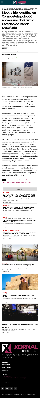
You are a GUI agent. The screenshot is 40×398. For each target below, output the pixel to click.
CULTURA (4, 48)
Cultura (9, 180)
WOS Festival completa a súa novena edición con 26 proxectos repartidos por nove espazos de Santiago (19, 326)
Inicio (3, 8)
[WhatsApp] (16, 58)
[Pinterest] (12, 58)
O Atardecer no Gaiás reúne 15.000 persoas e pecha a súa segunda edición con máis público (18, 265)
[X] (8, 58)
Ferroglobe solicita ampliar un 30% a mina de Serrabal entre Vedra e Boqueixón (19, 232)
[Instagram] (7, 388)
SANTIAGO (10, 8)
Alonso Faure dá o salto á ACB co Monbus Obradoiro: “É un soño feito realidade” (18, 207)
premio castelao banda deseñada (13, 182)
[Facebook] (4, 58)
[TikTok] (11, 388)
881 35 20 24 (7, 376)
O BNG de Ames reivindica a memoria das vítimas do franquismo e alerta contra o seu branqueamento (19, 220)
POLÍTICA (6, 192)
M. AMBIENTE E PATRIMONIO (11, 230)
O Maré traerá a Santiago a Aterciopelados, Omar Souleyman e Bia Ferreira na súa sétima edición (18, 295)
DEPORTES (6, 205)
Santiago (28, 182)
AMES (5, 217)
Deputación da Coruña (20, 180)
